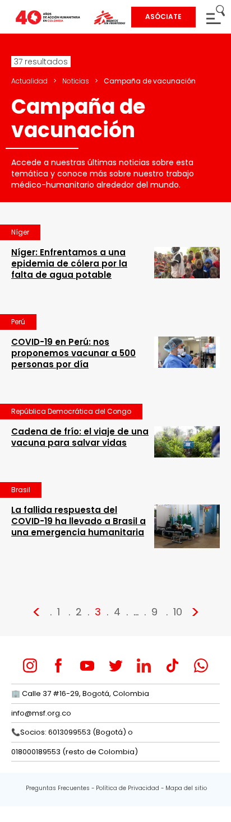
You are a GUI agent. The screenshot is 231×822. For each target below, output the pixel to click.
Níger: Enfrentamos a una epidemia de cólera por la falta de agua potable (69, 263)
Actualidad (29, 81)
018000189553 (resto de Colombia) (74, 751)
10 (177, 612)
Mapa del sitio (186, 788)
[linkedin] (144, 665)
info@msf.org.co (41, 713)
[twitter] (116, 665)
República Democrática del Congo (71, 411)
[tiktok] (172, 665)
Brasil (20, 489)
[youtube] (87, 665)
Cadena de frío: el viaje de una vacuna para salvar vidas (80, 437)
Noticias (75, 81)
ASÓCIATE (163, 16)
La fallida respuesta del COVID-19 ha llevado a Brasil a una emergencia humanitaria (78, 521)
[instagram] (30, 665)
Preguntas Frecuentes (58, 788)
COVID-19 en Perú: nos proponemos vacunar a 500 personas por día (73, 353)
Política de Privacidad (127, 788)
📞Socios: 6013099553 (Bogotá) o (72, 732)
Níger (20, 232)
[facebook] (59, 665)
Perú (18, 321)
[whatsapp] (201, 665)
